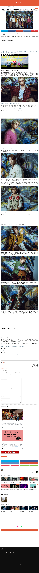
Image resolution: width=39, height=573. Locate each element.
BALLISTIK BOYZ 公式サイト (5, 368)
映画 (8, 4)
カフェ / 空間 (19, 4)
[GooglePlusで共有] (19, 30)
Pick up (13, 456)
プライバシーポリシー (3, 548)
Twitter (21, 500)
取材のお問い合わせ (3, 549)
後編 (3, 362)
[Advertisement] (19, 320)
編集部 (20, 562)
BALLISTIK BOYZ (9, 456)
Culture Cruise (19, 2)
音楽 (6, 4)
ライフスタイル (26, 4)
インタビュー (16, 4)
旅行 (22, 4)
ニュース (13, 4)
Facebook (24, 500)
